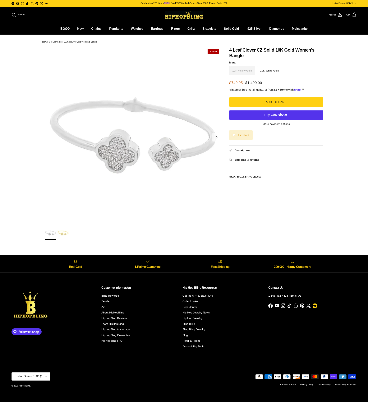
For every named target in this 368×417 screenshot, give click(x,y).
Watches (137, 28)
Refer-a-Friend (191, 340)
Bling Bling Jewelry (193, 329)
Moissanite (300, 28)
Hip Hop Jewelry (192, 318)
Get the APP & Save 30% (197, 295)
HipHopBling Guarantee (115, 335)
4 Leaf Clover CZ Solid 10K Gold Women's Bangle (74, 42)
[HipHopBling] (184, 15)
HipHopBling (24, 386)
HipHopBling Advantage (115, 329)
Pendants (116, 28)
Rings (175, 28)
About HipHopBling (112, 312)
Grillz (191, 28)
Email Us (295, 295)
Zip (103, 306)
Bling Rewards (110, 295)
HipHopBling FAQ (111, 340)
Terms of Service (288, 384)
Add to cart (276, 102)
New (80, 28)
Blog (185, 335)
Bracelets (209, 28)
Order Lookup (190, 301)
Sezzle (105, 301)
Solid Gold (231, 28)
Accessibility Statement (345, 384)
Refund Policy (324, 384)
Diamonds (276, 28)
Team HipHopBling (112, 323)
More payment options (276, 123)
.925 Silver (254, 28)
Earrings (157, 28)
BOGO (65, 28)
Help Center (189, 306)
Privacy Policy (306, 384)
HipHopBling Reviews (114, 318)
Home (45, 42)
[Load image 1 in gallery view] (133, 135)
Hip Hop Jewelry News (196, 312)
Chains (96, 28)
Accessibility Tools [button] (193, 346)
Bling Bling (188, 323)
